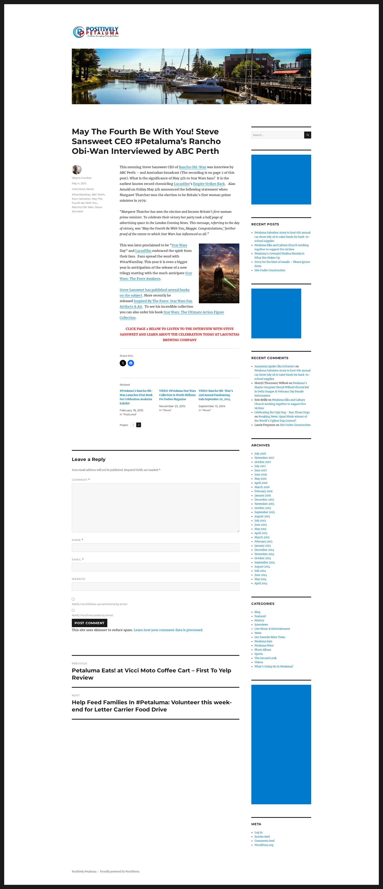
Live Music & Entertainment (272, 629)
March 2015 (262, 537)
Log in (259, 832)
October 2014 (263, 558)
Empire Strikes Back (209, 184)
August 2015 (262, 516)
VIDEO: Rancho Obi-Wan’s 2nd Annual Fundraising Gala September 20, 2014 (216, 395)
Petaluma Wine (264, 645)
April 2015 (261, 533)
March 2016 (262, 487)
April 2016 (261, 483)
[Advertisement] (282, 180)
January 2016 (263, 495)
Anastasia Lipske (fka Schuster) (275, 366)
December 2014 (264, 550)
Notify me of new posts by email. (93, 615)
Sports (259, 654)
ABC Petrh (98, 194)
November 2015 (264, 504)
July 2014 (260, 571)
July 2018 (260, 453)
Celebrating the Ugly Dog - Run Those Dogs (282, 412)
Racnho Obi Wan (83, 207)
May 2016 (261, 478)
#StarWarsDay (81, 194)
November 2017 (264, 458)
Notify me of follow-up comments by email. (100, 604)
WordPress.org (264, 845)
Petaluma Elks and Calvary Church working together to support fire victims (280, 404)
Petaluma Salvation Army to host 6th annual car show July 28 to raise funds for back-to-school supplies (282, 237)
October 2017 (263, 462)
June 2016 (261, 474)
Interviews (78, 189)
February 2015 (263, 541)
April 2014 (261, 583)
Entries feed (262, 836)
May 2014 (261, 579)
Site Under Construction (270, 270)
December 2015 (264, 499)
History (259, 620)
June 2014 (261, 575)
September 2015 (265, 512)
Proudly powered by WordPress (119, 871)
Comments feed (264, 841)
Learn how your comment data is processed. (168, 630)
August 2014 (262, 566)
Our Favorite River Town (270, 637)
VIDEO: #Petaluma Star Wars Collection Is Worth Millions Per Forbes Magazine (177, 395)
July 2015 (260, 520)
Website (78, 579)
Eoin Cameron (81, 198)
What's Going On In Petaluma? (274, 666)
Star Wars (179, 245)
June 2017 (261, 470)
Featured (260, 616)
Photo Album (263, 649)
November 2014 (264, 554)
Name (77, 540)
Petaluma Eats (263, 641)
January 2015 (263, 545)
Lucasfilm (182, 184)
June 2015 (261, 525)
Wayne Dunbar (82, 177)
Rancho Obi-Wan (192, 167)
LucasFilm (143, 251)
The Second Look (265, 658)
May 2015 (261, 529)
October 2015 (263, 508)
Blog (257, 612)
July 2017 (260, 466)
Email (78, 559)
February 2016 (264, 491)
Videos (259, 662)
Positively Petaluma (84, 871)
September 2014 (265, 562)
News (90, 189)
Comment (81, 479)
